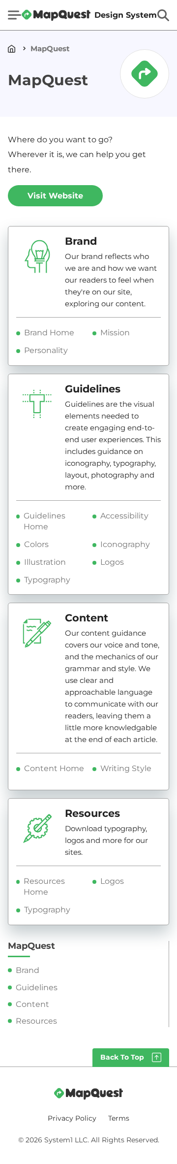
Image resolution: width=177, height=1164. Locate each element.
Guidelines (37, 987)
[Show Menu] (14, 15)
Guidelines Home (44, 521)
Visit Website (55, 195)
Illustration (45, 562)
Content (32, 1004)
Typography (47, 579)
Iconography (125, 544)
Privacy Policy (72, 1118)
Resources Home (44, 886)
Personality (46, 350)
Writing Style (125, 768)
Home (14, 48)
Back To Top (122, 1057)
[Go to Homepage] (88, 1093)
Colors (36, 544)
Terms (118, 1118)
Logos (112, 562)
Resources (36, 1021)
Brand (27, 970)
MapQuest (50, 48)
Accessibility (124, 515)
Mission (115, 332)
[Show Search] (163, 15)
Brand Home (49, 332)
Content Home (54, 768)
